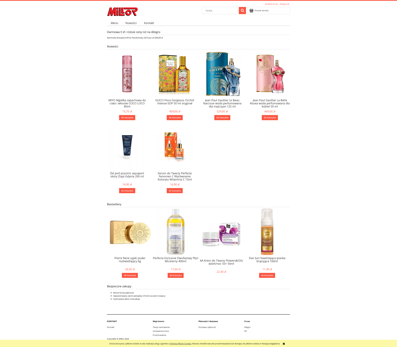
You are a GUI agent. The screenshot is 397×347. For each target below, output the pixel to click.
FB (245, 331)
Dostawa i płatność (207, 327)
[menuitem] (114, 23)
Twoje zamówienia (161, 327)
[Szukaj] (242, 10)
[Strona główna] (122, 11)
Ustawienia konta (161, 331)
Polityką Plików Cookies (180, 343)
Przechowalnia (159, 335)
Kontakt (110, 327)
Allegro (247, 327)
